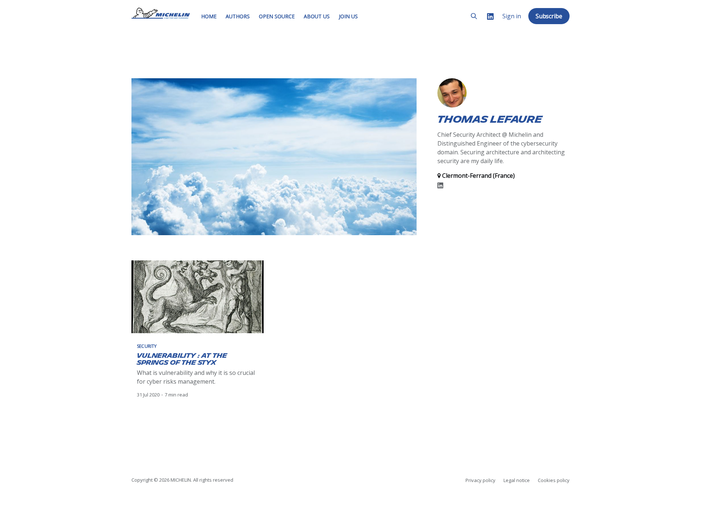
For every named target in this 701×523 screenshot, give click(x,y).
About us (317, 16)
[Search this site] (474, 16)
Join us (348, 16)
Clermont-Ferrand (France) (478, 176)
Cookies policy (554, 480)
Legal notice (516, 480)
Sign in (511, 16)
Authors (238, 16)
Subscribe (549, 16)
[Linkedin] (490, 16)
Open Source (277, 16)
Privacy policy (480, 480)
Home (209, 16)
